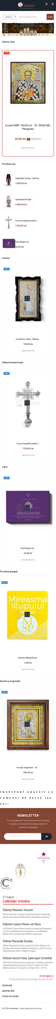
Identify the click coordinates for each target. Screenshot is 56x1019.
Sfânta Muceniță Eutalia (18, 941)
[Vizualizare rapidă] (27, 298)
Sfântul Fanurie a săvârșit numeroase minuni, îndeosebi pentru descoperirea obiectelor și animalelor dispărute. (26, 915)
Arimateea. (14, 1008)
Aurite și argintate (10, 681)
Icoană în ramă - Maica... (28, 339)
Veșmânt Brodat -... (24, 199)
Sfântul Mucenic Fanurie (18, 910)
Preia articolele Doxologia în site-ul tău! (31, 979)
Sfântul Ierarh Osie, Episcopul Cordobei (27, 958)
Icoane (6, 258)
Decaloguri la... (22, 242)
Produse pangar (9, 571)
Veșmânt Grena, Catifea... (28, 178)
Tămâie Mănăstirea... (28, 657)
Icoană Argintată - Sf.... (28, 767)
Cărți (4, 466)
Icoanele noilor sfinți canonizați (28, 29)
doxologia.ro (46, 975)
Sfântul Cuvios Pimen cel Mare (22, 924)
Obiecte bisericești (12, 362)
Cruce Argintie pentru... (26, 220)
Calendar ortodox (16, 901)
